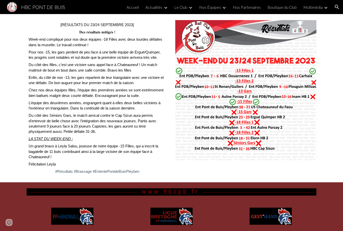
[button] (337, 7)
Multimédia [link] (313, 7)
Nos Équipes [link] (210, 7)
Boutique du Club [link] (282, 7)
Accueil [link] (133, 7)
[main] (97, 98)
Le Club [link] (180, 7)
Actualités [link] (153, 7)
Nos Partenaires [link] (247, 7)
